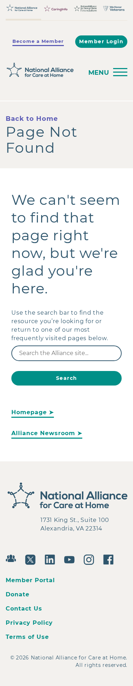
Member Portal (30, 580)
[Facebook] (110, 559)
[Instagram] (91, 559)
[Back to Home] (42, 70)
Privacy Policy (29, 622)
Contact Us (24, 608)
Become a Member (38, 41)
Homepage (29, 412)
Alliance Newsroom (43, 433)
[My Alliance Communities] (13, 557)
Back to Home (32, 119)
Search (66, 378)
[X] (32, 559)
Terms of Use (27, 637)
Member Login (101, 41)
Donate (17, 594)
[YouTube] (71, 559)
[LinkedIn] (52, 559)
